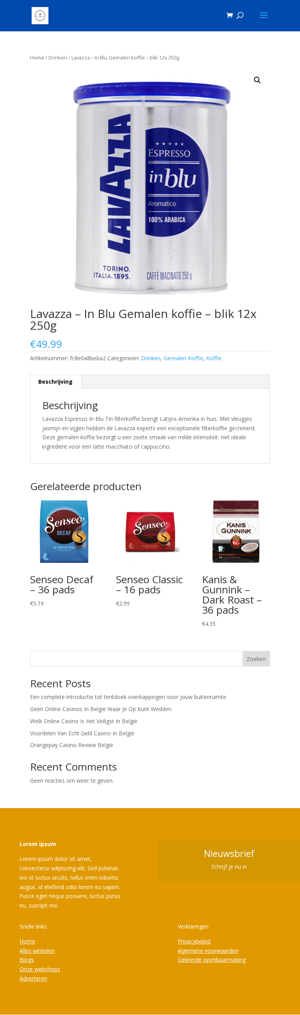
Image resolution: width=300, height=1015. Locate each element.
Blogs (27, 959)
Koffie (213, 358)
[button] (257, 80)
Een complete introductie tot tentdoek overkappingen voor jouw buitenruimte (128, 697)
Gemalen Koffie (183, 358)
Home (37, 57)
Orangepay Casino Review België (71, 745)
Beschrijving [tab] (55, 381)
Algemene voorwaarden (208, 950)
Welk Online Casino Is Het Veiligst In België (84, 721)
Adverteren (33, 978)
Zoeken (256, 659)
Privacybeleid (194, 941)
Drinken (57, 57)
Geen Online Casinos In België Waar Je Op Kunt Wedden (100, 709)
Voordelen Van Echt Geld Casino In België (82, 733)
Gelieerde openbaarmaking (212, 959)
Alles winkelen (37, 950)
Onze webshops (40, 969)
